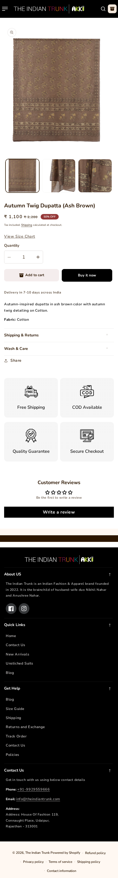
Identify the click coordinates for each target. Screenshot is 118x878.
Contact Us (15, 645)
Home (11, 635)
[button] (5, 9)
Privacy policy (33, 862)
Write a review (59, 512)
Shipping (26, 225)
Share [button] (16, 360)
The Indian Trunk (37, 852)
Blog (10, 672)
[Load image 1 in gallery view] (22, 176)
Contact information (61, 871)
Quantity (11, 245)
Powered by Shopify (65, 852)
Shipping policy (88, 862)
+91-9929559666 (33, 789)
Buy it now (87, 275)
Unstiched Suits (19, 663)
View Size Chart (19, 236)
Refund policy (95, 853)
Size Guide (15, 708)
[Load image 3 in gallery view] (95, 176)
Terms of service (60, 862)
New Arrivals (17, 654)
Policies (12, 754)
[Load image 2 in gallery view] (59, 176)
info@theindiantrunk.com (38, 799)
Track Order (16, 736)
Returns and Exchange (25, 727)
